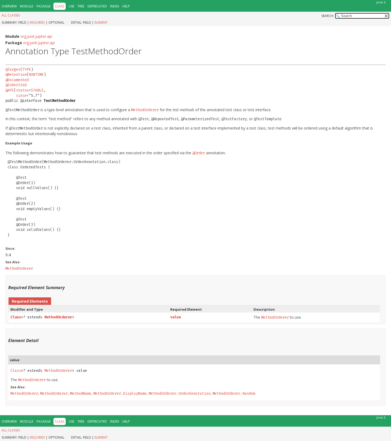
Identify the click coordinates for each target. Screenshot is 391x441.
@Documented (17, 80)
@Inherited (16, 85)
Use (71, 6)
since (21, 95)
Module (26, 6)
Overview (9, 6)
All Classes (11, 15)
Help (126, 6)
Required (37, 22)
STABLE (37, 90)
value (175, 317)
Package (43, 6)
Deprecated (97, 6)
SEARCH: (327, 16)
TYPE (26, 69)
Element (101, 22)
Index (114, 6)
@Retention (16, 74)
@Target (12, 69)
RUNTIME (36, 74)
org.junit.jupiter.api (36, 36)
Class (15, 317)
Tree (80, 6)
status (22, 90)
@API (9, 90)
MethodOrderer (58, 317)
